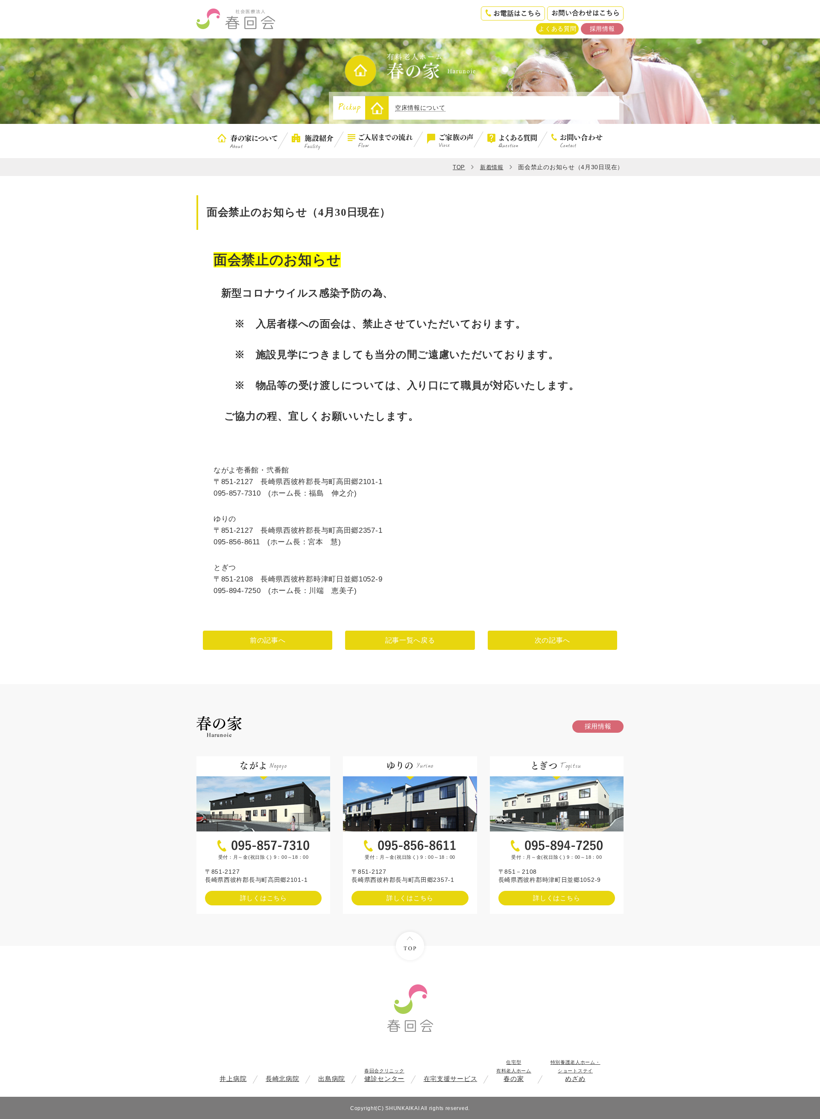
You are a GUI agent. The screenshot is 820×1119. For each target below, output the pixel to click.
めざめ (575, 1071)
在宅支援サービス (450, 1078)
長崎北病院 (282, 1078)
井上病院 (233, 1078)
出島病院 (331, 1078)
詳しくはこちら (263, 898)
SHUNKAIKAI (402, 1108)
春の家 (513, 1071)
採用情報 (602, 28)
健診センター (384, 1075)
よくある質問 (557, 28)
